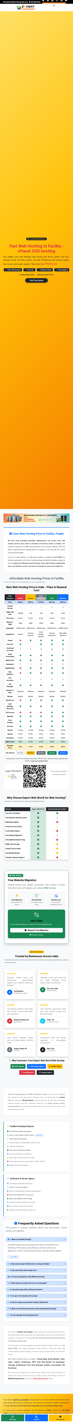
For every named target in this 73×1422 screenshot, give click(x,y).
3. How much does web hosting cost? (23, 1270)
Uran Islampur (56, 1365)
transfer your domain (25, 1332)
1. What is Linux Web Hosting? (20, 1239)
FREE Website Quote (40, 1378)
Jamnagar (11, 1365)
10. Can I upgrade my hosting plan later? (24, 1315)
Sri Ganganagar (59, 1362)
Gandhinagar (26, 1362)
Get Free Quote (36, 280)
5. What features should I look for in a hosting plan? (28, 1283)
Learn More (14, 1257)
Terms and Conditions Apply (39, 761)
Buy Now (20, 753)
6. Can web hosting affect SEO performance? (26, 1289)
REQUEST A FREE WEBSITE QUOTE (54, 3)
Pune (29, 1365)
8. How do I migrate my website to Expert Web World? (29, 1302)
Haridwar (47, 1365)
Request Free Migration (37, 930)
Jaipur (10, 1362)
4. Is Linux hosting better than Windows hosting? (27, 1277)
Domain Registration (27, 275)
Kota (33, 1365)
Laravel (62, 1097)
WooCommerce (28, 1100)
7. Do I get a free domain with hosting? (24, 1296)
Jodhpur (17, 1362)
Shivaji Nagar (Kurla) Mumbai (48, 1359)
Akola (62, 1359)
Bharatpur (39, 1365)
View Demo (39, 1135)
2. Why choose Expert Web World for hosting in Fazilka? (30, 1264)
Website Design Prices (45, 275)
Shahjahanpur (21, 1365)
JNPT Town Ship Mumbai (41, 1362)
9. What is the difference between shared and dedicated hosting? (33, 1309)
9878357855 (35, 2)
